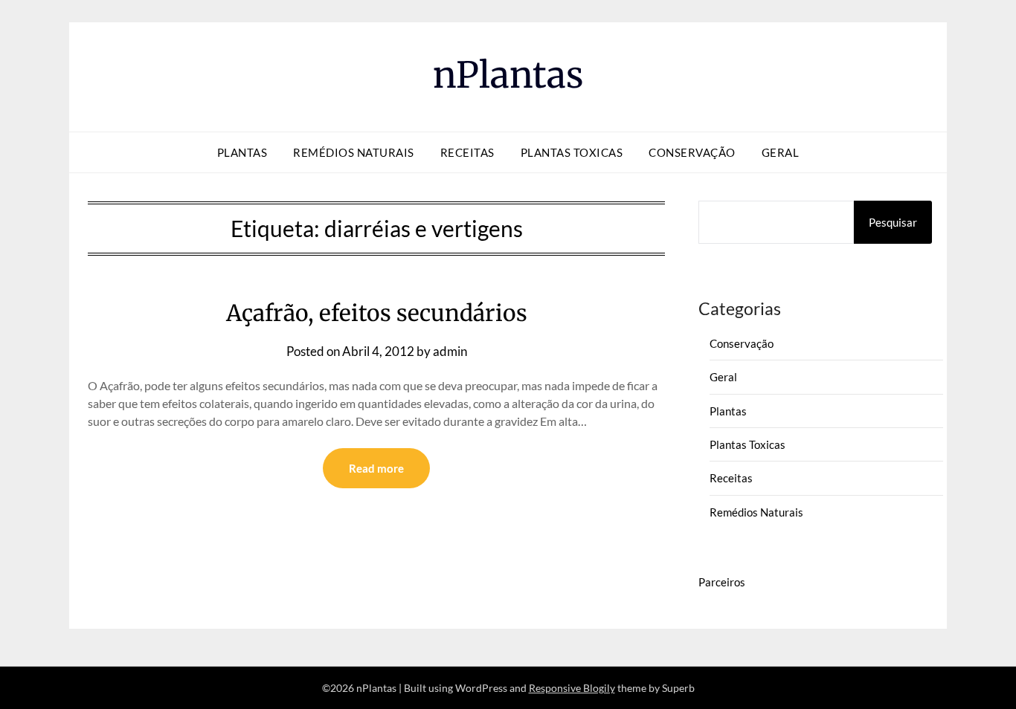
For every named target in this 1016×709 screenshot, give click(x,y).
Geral (781, 152)
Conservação (692, 152)
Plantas (242, 152)
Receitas (467, 152)
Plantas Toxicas (572, 152)
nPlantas (508, 75)
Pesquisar (893, 222)
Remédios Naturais (353, 152)
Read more (376, 468)
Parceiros (721, 582)
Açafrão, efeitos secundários (376, 313)
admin (450, 351)
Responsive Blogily (572, 688)
